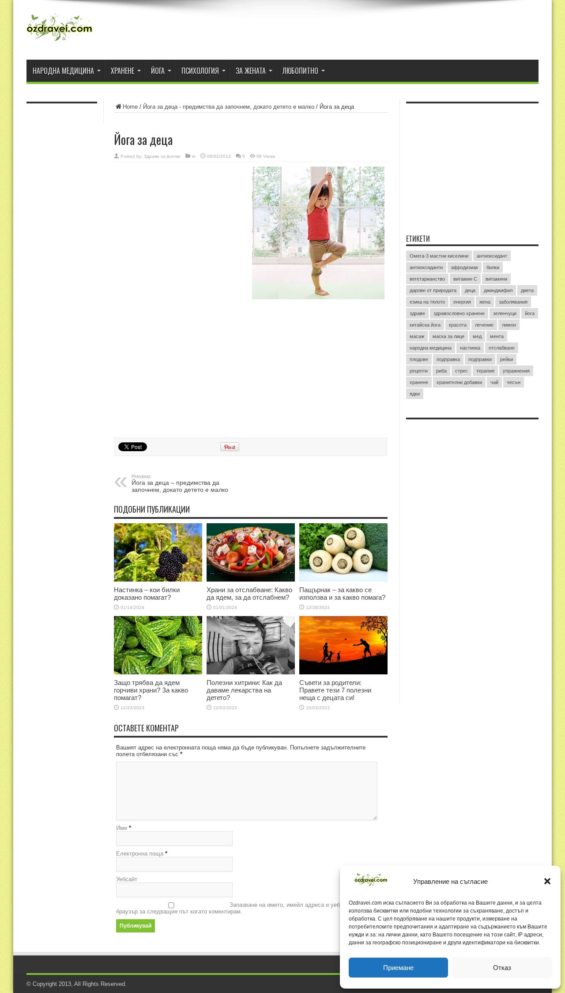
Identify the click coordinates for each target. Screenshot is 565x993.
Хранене (122, 70)
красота (458, 324)
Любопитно (300, 70)
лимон (509, 324)
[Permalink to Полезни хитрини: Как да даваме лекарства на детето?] (251, 645)
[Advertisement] (180, 224)
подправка (448, 359)
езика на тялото (427, 301)
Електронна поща (139, 853)
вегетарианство (427, 279)
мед (477, 336)
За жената (251, 70)
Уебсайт (126, 879)
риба (441, 370)
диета (527, 290)
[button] (547, 881)
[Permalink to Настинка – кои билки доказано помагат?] (158, 552)
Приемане (398, 967)
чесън (513, 382)
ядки (415, 393)
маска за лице (448, 336)
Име (121, 828)
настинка (470, 347)
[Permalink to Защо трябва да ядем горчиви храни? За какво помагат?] (158, 645)
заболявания (513, 301)
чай (494, 382)
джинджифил (498, 290)
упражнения (516, 370)
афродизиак (464, 267)
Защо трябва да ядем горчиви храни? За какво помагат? (151, 690)
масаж (417, 336)
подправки (480, 359)
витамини (496, 279)
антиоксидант (492, 256)
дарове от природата (433, 290)
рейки (506, 359)
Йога (158, 70)
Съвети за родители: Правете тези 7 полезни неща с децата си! (335, 690)
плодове (419, 359)
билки (492, 267)
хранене (419, 382)
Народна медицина (63, 70)
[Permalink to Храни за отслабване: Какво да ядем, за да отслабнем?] (251, 552)
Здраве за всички (162, 156)
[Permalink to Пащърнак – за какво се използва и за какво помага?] (343, 552)
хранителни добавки (459, 382)
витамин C (465, 279)
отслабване (502, 347)
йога (530, 313)
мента (497, 336)
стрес (461, 370)
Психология (200, 70)
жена (484, 301)
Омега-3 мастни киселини (439, 256)
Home (130, 106)
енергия (462, 301)
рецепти (419, 370)
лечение (484, 324)
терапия (485, 370)
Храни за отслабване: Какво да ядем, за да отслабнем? (249, 593)
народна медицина (431, 347)
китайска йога (425, 324)
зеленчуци (504, 313)
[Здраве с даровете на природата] (59, 31)
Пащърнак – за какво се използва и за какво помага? (342, 593)
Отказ (502, 967)
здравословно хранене (459, 313)
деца (470, 290)
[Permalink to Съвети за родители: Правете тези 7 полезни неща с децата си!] (343, 645)
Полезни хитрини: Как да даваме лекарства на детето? (244, 690)
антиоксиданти (426, 267)
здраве (417, 313)
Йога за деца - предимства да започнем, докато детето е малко (228, 106)
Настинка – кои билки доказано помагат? (147, 593)
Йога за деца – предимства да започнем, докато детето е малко (180, 483)
